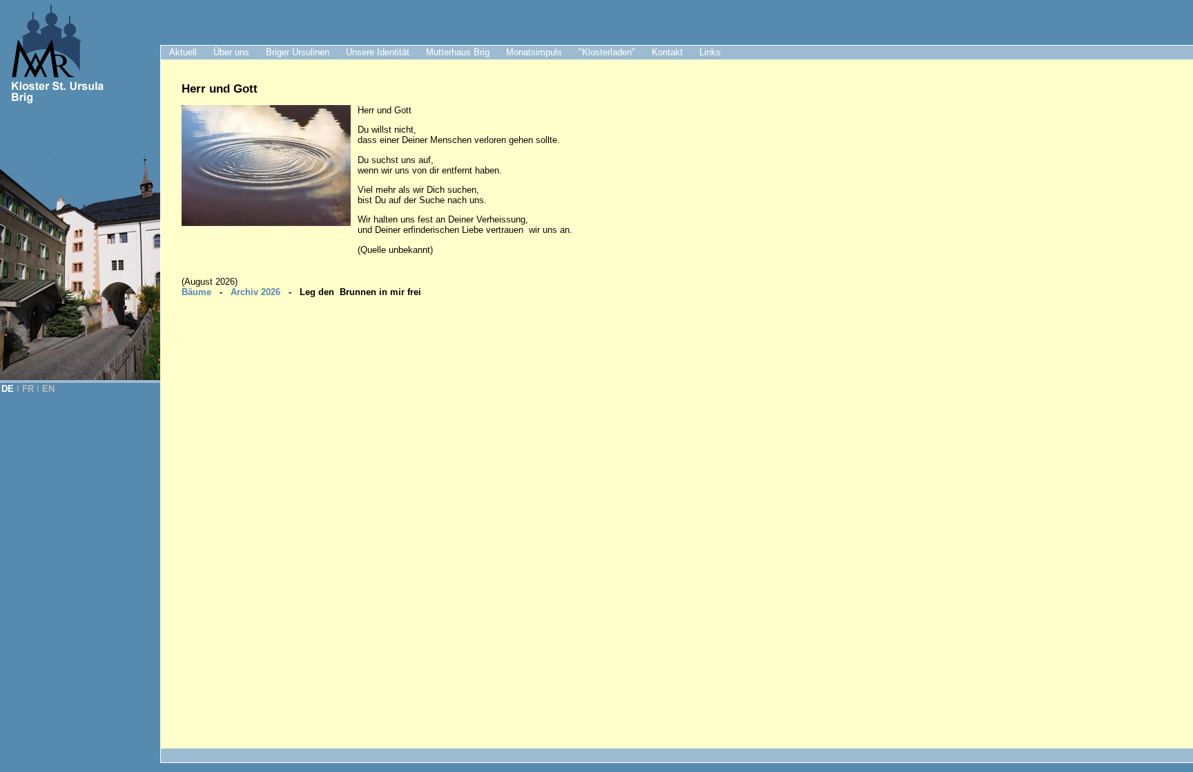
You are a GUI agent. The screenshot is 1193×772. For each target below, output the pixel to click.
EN (48, 389)
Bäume (196, 292)
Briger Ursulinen (297, 52)
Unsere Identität (377, 52)
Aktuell (183, 52)
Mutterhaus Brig (457, 52)
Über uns (231, 52)
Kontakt (667, 52)
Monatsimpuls (534, 52)
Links (710, 52)
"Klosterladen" (607, 52)
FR (28, 389)
